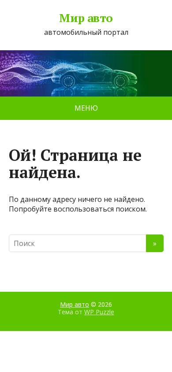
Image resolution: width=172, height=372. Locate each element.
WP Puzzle (99, 312)
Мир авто (86, 18)
